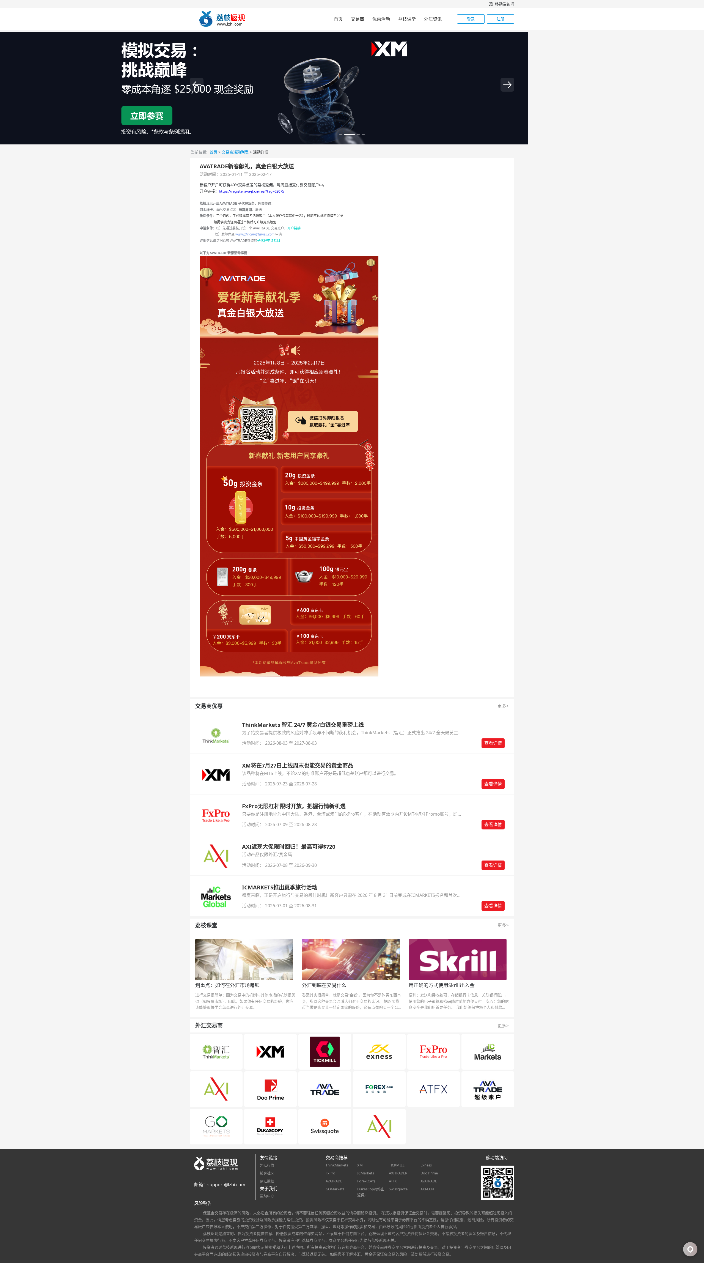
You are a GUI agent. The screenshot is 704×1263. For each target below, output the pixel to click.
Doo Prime (429, 1173)
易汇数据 (267, 1181)
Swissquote (398, 1189)
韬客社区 (267, 1173)
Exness (426, 1165)
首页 (338, 19)
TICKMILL (397, 1165)
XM (360, 1165)
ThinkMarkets (337, 1165)
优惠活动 (381, 19)
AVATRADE (334, 1181)
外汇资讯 (433, 19)
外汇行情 (267, 1165)
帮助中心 (267, 1195)
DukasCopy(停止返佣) (370, 1192)
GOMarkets (335, 1189)
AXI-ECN (427, 1189)
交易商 (357, 19)
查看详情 (493, 743)
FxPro (330, 1173)
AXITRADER (398, 1173)
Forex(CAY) (366, 1181)
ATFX (393, 1181)
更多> (503, 706)
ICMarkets (365, 1173)
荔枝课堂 (407, 19)
